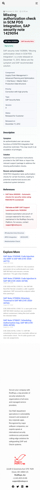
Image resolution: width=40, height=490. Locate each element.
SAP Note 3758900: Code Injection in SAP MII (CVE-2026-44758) (19, 279)
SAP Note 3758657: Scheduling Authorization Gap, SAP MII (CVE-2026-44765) (18, 322)
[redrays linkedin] (22, 486)
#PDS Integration (11, 237)
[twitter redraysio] (18, 486)
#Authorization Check (12, 241)
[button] (3, 3)
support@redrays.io (14, 225)
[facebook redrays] (13, 486)
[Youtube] (27, 486)
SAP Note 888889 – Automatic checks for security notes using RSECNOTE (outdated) (18, 197)
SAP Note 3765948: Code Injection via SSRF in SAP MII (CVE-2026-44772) (18, 258)
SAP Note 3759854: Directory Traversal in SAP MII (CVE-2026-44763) (18, 300)
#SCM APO (24, 237)
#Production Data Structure (14, 233)
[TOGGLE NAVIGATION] (32, 3)
